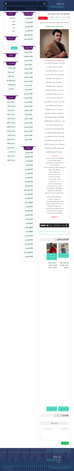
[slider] (43, 225)
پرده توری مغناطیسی (10, 85)
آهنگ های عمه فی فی (28, 194)
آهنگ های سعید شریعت (28, 244)
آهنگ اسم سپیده (28, 127)
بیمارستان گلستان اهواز (10, 68)
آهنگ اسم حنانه (28, 106)
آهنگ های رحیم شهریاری (28, 207)
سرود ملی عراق (11, 139)
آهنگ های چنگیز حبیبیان (28, 186)
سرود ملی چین (11, 148)
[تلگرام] (8, 468)
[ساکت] (48, 225)
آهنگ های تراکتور (28, 35)
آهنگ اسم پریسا (28, 123)
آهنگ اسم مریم (28, 61)
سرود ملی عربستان (10, 152)
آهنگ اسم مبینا (28, 135)
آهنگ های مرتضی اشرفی (28, 248)
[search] (5, 8)
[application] (54, 225)
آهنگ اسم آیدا (28, 115)
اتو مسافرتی (11, 76)
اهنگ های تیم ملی (28, 18)
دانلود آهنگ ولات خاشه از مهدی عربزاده (59, 14)
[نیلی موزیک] (67, 5)
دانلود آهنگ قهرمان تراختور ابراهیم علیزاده (52, 409)
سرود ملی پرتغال (11, 127)
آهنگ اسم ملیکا (28, 131)
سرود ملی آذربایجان (10, 118)
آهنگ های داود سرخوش (28, 215)
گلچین (13, 24)
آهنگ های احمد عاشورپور (28, 198)
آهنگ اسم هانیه (28, 73)
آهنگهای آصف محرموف (28, 223)
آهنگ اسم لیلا (28, 65)
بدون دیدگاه (48, 17)
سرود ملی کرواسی (10, 135)
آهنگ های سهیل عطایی (28, 169)
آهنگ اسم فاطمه (28, 56)
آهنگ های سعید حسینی (28, 236)
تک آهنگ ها (12, 18)
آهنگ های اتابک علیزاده (28, 165)
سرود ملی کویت (11, 160)
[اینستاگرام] (11, 468)
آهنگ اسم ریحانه (28, 77)
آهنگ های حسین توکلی (28, 178)
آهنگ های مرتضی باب (28, 173)
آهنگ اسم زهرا (28, 52)
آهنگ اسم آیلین (28, 110)
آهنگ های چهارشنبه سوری (28, 157)
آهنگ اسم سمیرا (28, 94)
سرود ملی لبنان (11, 156)
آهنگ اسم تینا (28, 139)
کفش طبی (11, 89)
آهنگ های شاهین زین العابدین (28, 182)
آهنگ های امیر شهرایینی (28, 240)
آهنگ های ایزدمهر (28, 190)
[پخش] (66, 225)
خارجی (13, 21)
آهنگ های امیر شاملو (28, 219)
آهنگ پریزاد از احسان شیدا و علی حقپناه (63, 255)
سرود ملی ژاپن (11, 110)
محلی (43, 18)
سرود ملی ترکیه (11, 114)
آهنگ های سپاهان (28, 31)
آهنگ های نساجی (28, 39)
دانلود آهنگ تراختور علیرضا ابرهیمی (63, 409)
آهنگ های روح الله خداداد (28, 256)
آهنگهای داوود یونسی (28, 227)
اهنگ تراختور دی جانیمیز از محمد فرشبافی (51, 256)
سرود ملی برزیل (11, 102)
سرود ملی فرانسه (11, 131)
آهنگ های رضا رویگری (28, 161)
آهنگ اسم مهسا (28, 69)
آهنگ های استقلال (28, 22)
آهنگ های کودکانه (28, 153)
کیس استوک (11, 72)
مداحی (13, 31)
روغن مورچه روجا (11, 80)
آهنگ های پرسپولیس (28, 27)
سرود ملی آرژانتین (10, 106)
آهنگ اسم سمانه (28, 81)
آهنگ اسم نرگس (28, 119)
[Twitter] (5, 468)
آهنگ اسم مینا (28, 85)
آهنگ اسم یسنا (28, 102)
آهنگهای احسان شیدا (28, 202)
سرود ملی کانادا (11, 143)
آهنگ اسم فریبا (28, 98)
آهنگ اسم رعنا (28, 90)
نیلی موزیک (67, 450)
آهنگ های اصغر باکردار (28, 211)
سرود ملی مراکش (11, 123)
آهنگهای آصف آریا (28, 252)
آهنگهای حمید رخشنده (28, 232)
